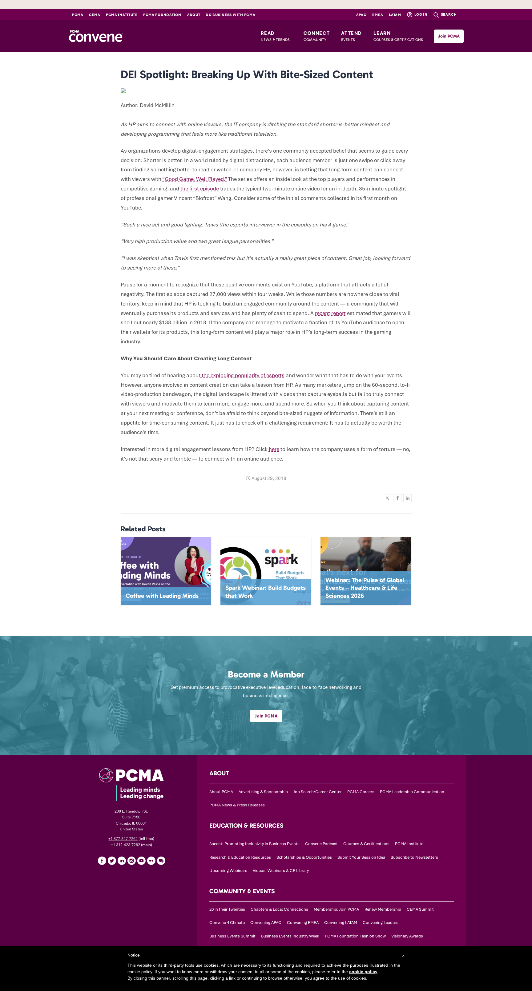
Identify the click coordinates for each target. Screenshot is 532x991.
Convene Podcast (321, 843)
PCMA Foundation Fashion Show (355, 936)
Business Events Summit (232, 936)
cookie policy (363, 971)
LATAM (395, 15)
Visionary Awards (407, 936)
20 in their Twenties (227, 909)
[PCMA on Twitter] (111, 860)
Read (275, 36)
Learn (398, 36)
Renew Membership (383, 909)
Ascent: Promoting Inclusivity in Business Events (254, 843)
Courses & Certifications (366, 843)
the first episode (199, 188)
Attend (351, 36)
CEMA (94, 15)
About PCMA (221, 791)
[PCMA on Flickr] (151, 860)
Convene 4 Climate (227, 922)
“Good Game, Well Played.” (194, 179)
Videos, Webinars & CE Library (281, 870)
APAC (361, 15)
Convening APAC (265, 922)
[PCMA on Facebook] (102, 860)
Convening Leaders (380, 922)
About (193, 15)
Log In (420, 14)
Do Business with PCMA (230, 15)
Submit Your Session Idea (361, 857)
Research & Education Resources (240, 857)
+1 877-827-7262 (123, 838)
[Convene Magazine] (96, 36)
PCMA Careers (360, 791)
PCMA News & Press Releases (237, 805)
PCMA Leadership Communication (412, 791)
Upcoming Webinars (228, 870)
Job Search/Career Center (317, 791)
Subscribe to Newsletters (414, 857)
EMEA (377, 15)
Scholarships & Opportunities (304, 857)
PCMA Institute (122, 15)
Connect (317, 36)
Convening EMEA (303, 922)
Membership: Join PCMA (336, 909)
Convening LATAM (340, 922)
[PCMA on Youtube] (141, 860)
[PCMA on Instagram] (131, 860)
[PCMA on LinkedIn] (121, 860)
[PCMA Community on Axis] (161, 860)
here (274, 449)
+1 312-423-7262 (125, 844)
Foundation (162, 15)
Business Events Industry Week (290, 936)
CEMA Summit (420, 909)
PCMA (77, 15)
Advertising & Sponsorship (263, 791)
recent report (330, 313)
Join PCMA (449, 36)
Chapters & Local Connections (279, 909)
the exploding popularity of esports (242, 375)
